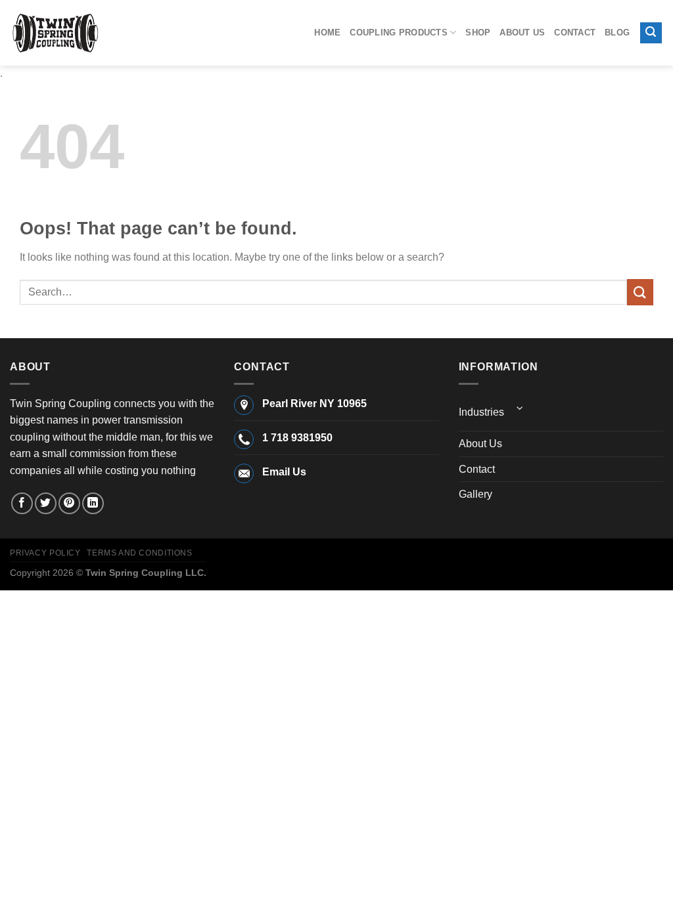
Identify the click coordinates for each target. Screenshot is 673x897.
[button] (651, 33)
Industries (481, 412)
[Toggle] (520, 408)
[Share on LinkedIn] (93, 503)
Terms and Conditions (139, 553)
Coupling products (398, 32)
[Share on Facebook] (22, 503)
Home (327, 32)
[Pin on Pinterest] (69, 503)
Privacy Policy (45, 553)
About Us (522, 32)
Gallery (475, 494)
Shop (477, 32)
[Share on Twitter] (46, 503)
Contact (574, 32)
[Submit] (640, 292)
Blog (617, 32)
